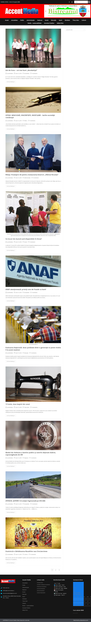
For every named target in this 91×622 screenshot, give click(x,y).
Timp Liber (76, 20)
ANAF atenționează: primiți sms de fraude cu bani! (26, 289)
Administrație (31, 20)
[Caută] (89, 2)
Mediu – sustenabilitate (34, 23)
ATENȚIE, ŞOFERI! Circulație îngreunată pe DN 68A (25, 501)
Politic (22, 20)
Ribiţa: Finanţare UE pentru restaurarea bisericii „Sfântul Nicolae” (32, 175)
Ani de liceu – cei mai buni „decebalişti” (21, 70)
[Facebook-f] (69, 2)
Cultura (26, 554)
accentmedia (10, 73)
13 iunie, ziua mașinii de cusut (18, 404)
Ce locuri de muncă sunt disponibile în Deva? (24, 239)
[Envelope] (72, 2)
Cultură (84, 20)
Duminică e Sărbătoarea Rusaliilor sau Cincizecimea (26, 551)
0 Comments (34, 73)
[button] (45, 11)
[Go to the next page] (59, 570)
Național (39, 20)
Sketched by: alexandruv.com (80, 620)
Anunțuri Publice (49, 23)
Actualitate (14, 20)
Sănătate (67, 20)
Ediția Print (60, 23)
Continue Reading (11, 81)
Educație (53, 20)
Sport (60, 20)
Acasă (7, 20)
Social (46, 20)
